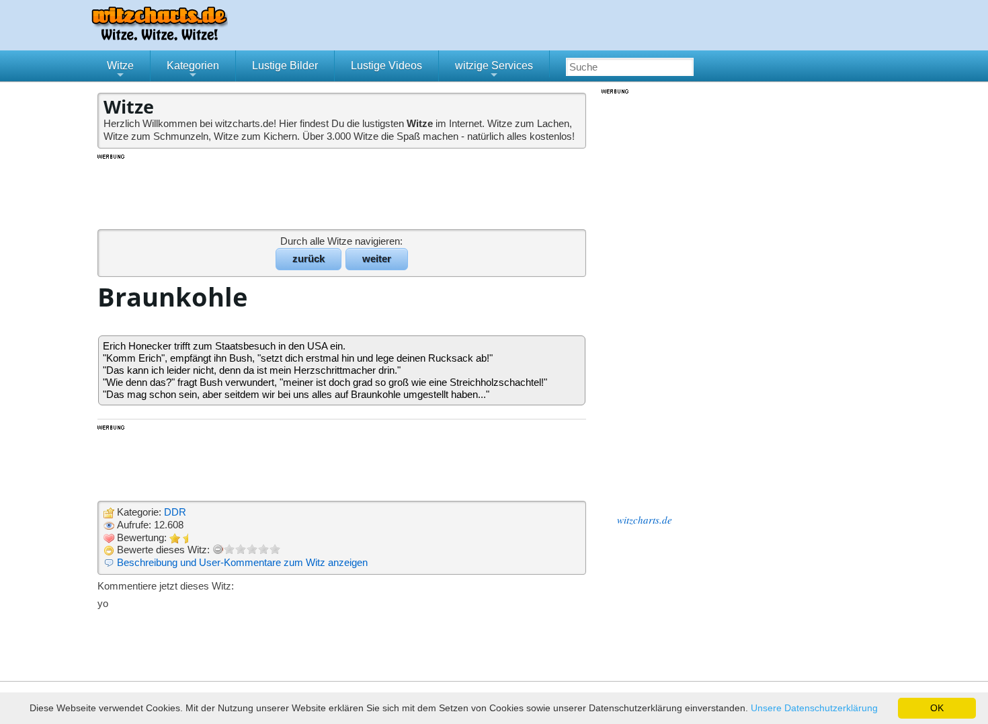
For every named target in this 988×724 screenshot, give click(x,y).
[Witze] (159, 36)
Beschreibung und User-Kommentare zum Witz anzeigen (242, 562)
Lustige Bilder (285, 65)
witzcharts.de (644, 519)
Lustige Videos (386, 65)
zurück (308, 258)
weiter (376, 258)
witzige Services (494, 70)
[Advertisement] (342, 191)
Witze (120, 70)
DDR (175, 512)
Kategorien (193, 70)
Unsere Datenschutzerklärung (814, 707)
